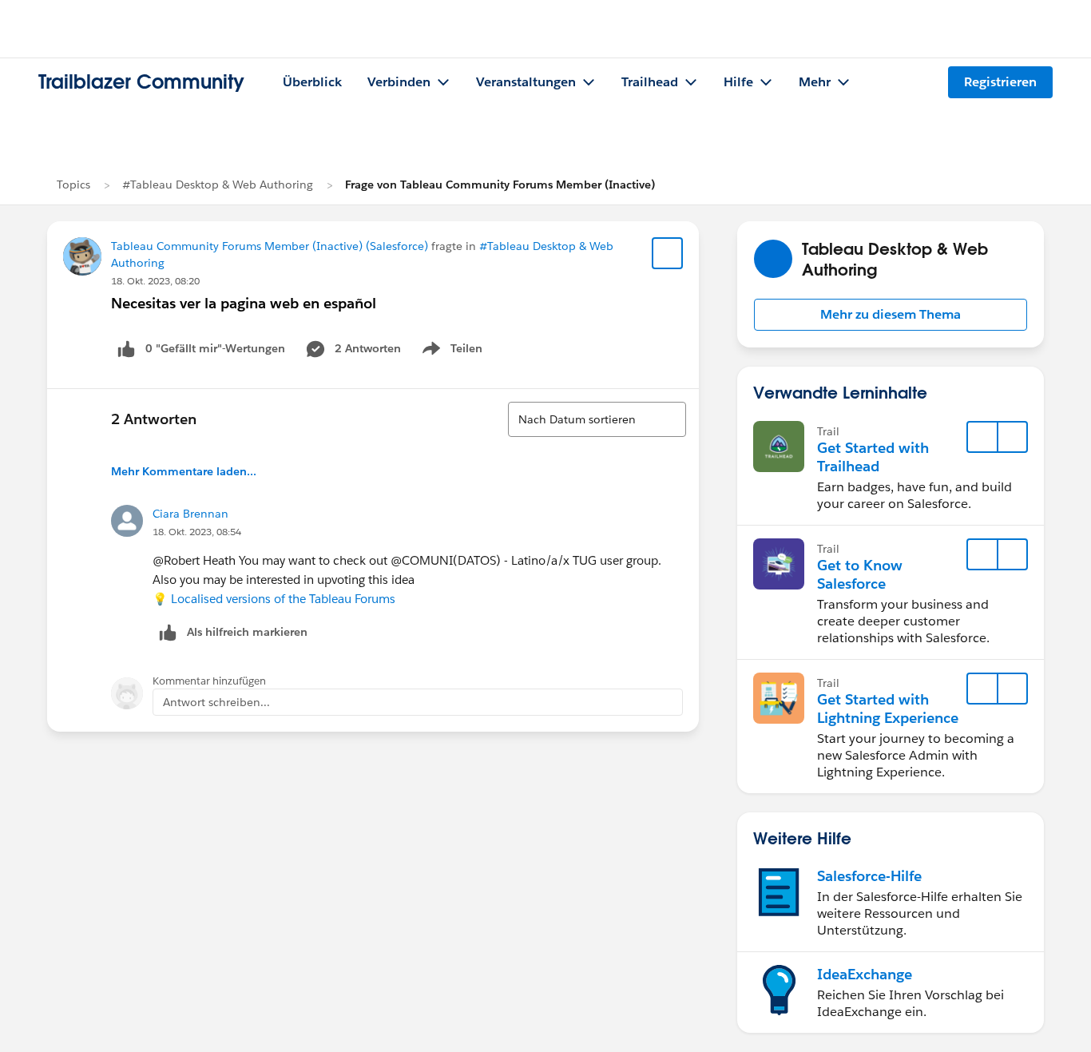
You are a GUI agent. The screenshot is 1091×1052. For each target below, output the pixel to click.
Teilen (451, 351)
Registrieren (1000, 81)
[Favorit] (667, 253)
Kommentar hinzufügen (209, 681)
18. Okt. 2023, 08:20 (155, 281)
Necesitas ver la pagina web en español (243, 303)
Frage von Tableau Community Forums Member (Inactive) (500, 184)
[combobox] (597, 419)
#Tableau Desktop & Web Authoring (217, 184)
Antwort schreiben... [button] (216, 702)
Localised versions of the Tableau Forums (283, 598)
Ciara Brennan (190, 513)
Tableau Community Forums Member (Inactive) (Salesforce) (269, 246)
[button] (890, 315)
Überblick (312, 81)
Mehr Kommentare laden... (183, 471)
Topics (73, 184)
